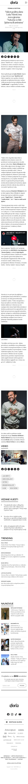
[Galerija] (14, 43)
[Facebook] (8, 714)
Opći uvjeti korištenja (19, 757)
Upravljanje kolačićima (14, 763)
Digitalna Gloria (15, 722)
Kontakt (20, 759)
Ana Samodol (15, 26)
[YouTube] (20, 714)
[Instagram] (12, 714)
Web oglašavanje (6, 757)
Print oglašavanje (10, 759)
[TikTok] (16, 714)
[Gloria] (14, 2)
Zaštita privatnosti (17, 756)
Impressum (7, 756)
